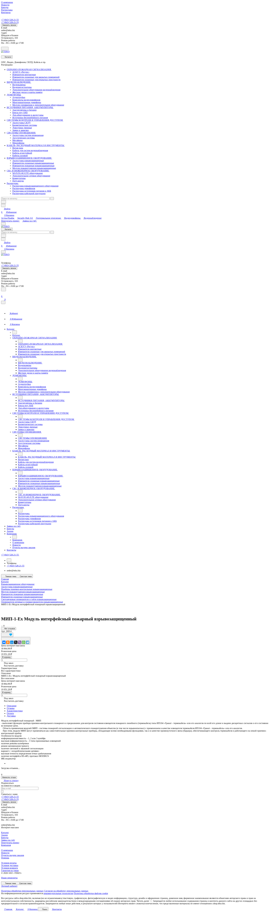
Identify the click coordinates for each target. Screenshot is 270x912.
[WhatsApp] (23, 642)
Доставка (11, 716)
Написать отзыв (9, 777)
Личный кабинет (9, 886)
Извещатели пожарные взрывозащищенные (22, 594)
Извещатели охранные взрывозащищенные (22, 597)
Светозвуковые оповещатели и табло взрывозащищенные (29, 599)
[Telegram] (27, 642)
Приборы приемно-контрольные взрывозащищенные (26, 589)
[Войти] (2, 293)
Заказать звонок (9, 25)
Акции (4, 835)
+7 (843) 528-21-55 (10, 20)
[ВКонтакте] (4, 642)
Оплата (10, 713)
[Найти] (3, 202)
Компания (6, 845)
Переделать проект (10, 221)
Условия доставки (9, 865)
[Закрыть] (3, 302)
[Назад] (14, 332)
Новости (5, 853)
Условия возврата (9, 868)
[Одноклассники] (8, 642)
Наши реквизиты (9, 878)
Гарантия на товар (10, 870)
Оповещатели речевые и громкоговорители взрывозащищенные (32, 602)
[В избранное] (7, 635)
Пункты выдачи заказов (12, 855)
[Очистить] (52, 198)
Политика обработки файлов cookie (91, 893)
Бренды (4, 837)
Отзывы (10, 708)
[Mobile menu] (3, 251)
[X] (15, 642)
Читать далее (143, 901)
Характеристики (15, 711)
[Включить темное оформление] (4, 48)
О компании (7, 850)
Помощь (5, 858)
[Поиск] (3, 289)
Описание (11, 706)
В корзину (6, 657)
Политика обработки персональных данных (22, 891)
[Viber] (19, 642)
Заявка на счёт (30, 221)
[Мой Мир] (12, 642)
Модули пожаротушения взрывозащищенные (23, 592)
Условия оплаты (9, 863)
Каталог (5, 832)
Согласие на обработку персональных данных (66, 891)
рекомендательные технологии (58, 893)
